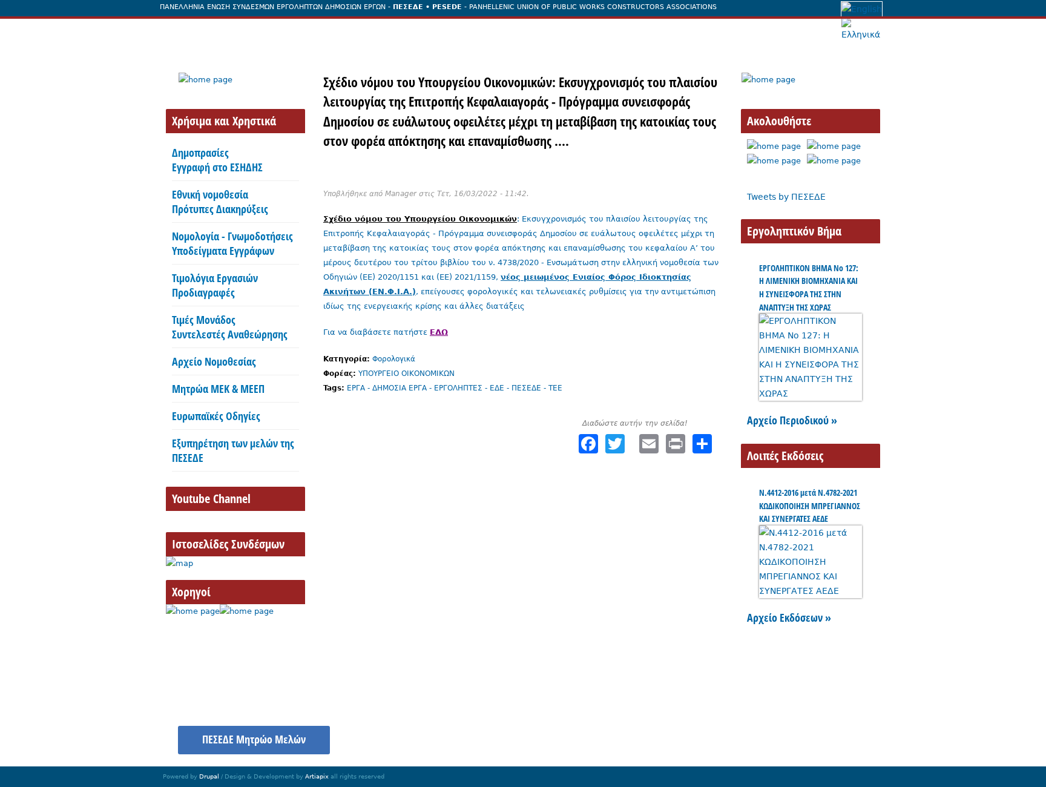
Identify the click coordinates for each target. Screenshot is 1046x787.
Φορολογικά (393, 359)
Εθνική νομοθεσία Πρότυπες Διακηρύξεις (220, 201)
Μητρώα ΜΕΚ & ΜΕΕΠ (218, 388)
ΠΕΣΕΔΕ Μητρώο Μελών (254, 739)
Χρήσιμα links (842, 733)
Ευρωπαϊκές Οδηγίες (216, 416)
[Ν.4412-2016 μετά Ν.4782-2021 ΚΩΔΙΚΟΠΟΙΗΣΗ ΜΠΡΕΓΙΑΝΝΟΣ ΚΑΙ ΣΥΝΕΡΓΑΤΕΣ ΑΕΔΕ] (810, 591)
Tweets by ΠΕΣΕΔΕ (786, 197)
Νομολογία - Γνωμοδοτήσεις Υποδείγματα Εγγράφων (232, 243)
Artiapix (317, 776)
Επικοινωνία (696, 32)
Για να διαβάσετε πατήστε (385, 332)
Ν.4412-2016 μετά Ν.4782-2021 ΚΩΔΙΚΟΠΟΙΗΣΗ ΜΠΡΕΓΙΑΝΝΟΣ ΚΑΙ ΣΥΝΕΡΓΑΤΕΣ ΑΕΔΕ (809, 505)
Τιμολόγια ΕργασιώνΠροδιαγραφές (215, 285)
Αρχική (187, 32)
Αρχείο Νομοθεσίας (214, 361)
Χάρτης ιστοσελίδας (753, 733)
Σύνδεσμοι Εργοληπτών (595, 32)
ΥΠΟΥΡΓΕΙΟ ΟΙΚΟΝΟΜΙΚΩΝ (406, 373)
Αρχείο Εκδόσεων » (789, 617)
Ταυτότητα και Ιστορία (273, 32)
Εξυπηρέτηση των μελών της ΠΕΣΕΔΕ (233, 450)
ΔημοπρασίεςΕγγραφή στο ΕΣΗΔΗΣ (217, 159)
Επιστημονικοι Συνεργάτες (464, 32)
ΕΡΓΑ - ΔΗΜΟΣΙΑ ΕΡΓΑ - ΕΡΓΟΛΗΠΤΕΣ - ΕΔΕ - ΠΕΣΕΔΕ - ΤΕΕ (454, 388)
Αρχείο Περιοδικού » (792, 420)
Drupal (209, 776)
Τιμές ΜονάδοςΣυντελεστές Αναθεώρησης (230, 326)
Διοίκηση (364, 32)
